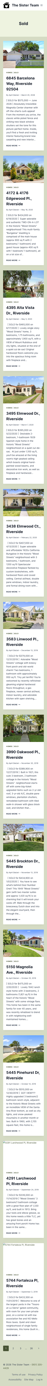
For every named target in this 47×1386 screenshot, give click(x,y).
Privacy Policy (35, 1374)
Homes (9, 73)
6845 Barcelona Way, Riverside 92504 (20, 83)
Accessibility (15, 1379)
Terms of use (18, 1374)
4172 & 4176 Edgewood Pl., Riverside (19, 198)
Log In (39, 1379)
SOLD (16, 73)
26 (31, 1348)
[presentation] (23, 54)
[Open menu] (41, 5)
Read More (13, 146)
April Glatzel (14, 95)
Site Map (28, 1379)
